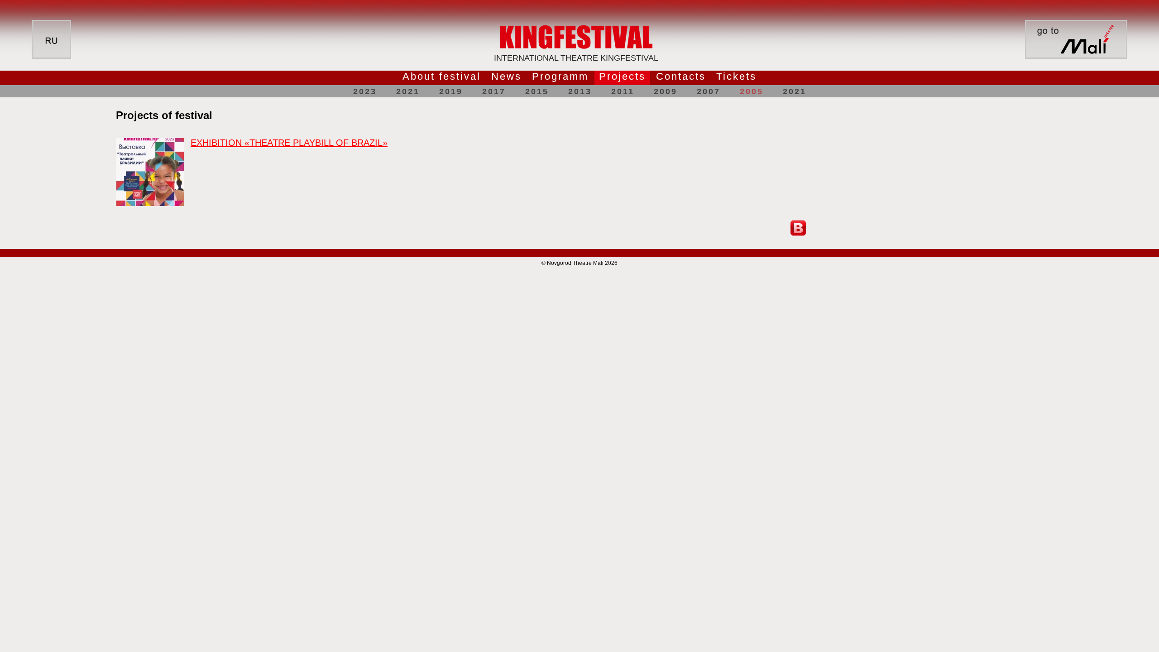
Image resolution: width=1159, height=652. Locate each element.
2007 (708, 91)
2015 (537, 91)
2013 (580, 91)
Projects (622, 76)
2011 (622, 91)
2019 (451, 91)
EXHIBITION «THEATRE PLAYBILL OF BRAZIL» (289, 143)
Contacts (681, 76)
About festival (441, 76)
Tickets (736, 76)
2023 (365, 91)
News (506, 76)
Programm (560, 76)
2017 (494, 91)
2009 (665, 91)
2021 (408, 91)
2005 (751, 91)
